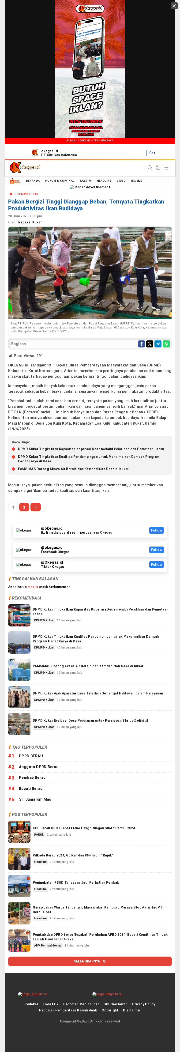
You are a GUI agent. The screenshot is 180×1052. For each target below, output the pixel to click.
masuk (32, 587)
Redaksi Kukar (30, 222)
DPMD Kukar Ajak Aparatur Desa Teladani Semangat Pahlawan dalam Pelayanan (98, 693)
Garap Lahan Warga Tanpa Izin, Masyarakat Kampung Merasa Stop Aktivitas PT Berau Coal (97, 909)
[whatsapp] (166, 343)
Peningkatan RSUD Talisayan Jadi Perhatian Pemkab (76, 882)
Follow (156, 530)
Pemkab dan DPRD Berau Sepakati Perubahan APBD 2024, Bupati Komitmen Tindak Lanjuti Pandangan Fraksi (100, 937)
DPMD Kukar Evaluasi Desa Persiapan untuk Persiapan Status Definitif (90, 720)
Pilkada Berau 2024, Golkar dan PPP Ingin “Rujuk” (73, 855)
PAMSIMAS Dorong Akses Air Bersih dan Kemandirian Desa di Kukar (73, 469)
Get (152, 153)
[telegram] (157, 343)
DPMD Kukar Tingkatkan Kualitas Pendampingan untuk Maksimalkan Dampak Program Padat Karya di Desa (89, 459)
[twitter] (149, 343)
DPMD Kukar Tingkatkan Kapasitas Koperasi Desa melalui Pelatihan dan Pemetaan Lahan (91, 449)
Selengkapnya (87, 961)
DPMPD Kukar (27, 194)
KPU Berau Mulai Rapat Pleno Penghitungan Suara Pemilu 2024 (84, 828)
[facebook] (141, 343)
